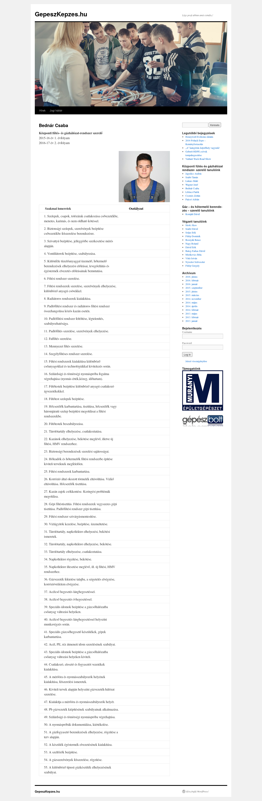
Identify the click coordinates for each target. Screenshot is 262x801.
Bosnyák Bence (193, 239)
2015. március (192, 295)
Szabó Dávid (191, 228)
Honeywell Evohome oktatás (199, 136)
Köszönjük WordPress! (197, 791)
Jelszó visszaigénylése (196, 361)
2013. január (191, 320)
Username (187, 331)
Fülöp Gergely (192, 265)
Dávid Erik (190, 247)
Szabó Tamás (191, 177)
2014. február (192, 309)
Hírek (42, 110)
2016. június (191, 276)
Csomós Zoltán (192, 195)
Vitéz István (191, 258)
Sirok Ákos (191, 225)
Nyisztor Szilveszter (195, 262)
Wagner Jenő (191, 184)
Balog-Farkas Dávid (195, 250)
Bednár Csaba (192, 188)
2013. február (192, 317)
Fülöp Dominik (192, 236)
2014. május (191, 302)
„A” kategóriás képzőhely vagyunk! (202, 147)
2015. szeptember (193, 287)
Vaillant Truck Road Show (198, 158)
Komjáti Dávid (192, 214)
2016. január (191, 284)
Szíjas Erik (190, 232)
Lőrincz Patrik (192, 192)
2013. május (191, 313)
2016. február (192, 280)
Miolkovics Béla (193, 254)
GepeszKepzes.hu (61, 13)
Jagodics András (193, 173)
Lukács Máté (191, 181)
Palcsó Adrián (192, 199)
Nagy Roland (191, 243)
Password (187, 343)
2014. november (193, 298)
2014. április (191, 306)
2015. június (191, 291)
